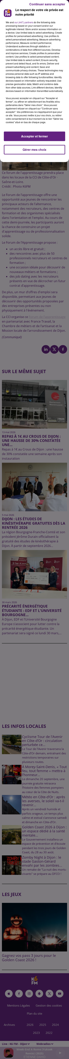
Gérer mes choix (34, 149)
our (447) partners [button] (23, 22)
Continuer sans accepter (47, 4)
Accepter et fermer (34, 136)
